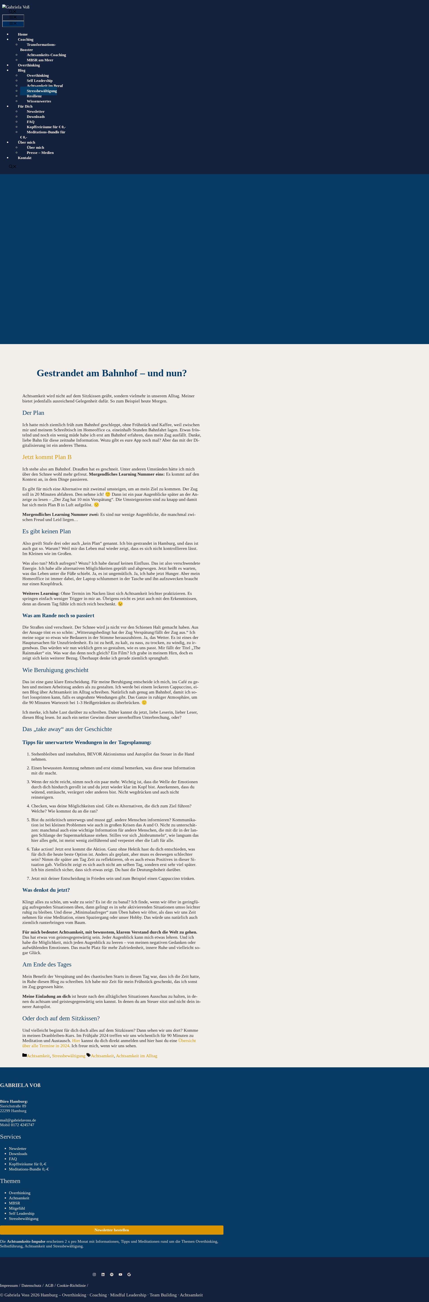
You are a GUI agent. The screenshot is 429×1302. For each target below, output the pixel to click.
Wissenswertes (39, 101)
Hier (76, 1040)
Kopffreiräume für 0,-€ (27, 1164)
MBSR (14, 1203)
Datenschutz (31, 1285)
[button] (211, 12)
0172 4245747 (22, 1125)
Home (23, 34)
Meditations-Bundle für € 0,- (42, 134)
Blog (21, 70)
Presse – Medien (40, 153)
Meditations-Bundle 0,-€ (29, 1169)
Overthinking (29, 65)
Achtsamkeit (38, 1055)
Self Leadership (40, 81)
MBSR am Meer (40, 60)
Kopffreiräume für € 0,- (46, 127)
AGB (50, 1285)
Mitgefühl (17, 1208)
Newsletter (36, 111)
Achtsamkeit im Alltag (136, 1055)
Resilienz (34, 96)
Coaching (26, 39)
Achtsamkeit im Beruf (45, 86)
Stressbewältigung (42, 91)
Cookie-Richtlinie (71, 1285)
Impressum (9, 1285)
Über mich (35, 147)
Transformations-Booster (38, 47)
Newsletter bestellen (112, 1230)
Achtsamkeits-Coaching (46, 55)
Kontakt (25, 158)
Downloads (36, 117)
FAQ (30, 122)
